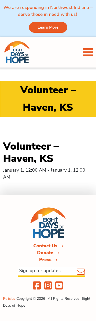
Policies (9, 298)
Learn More (48, 27)
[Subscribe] (81, 272)
